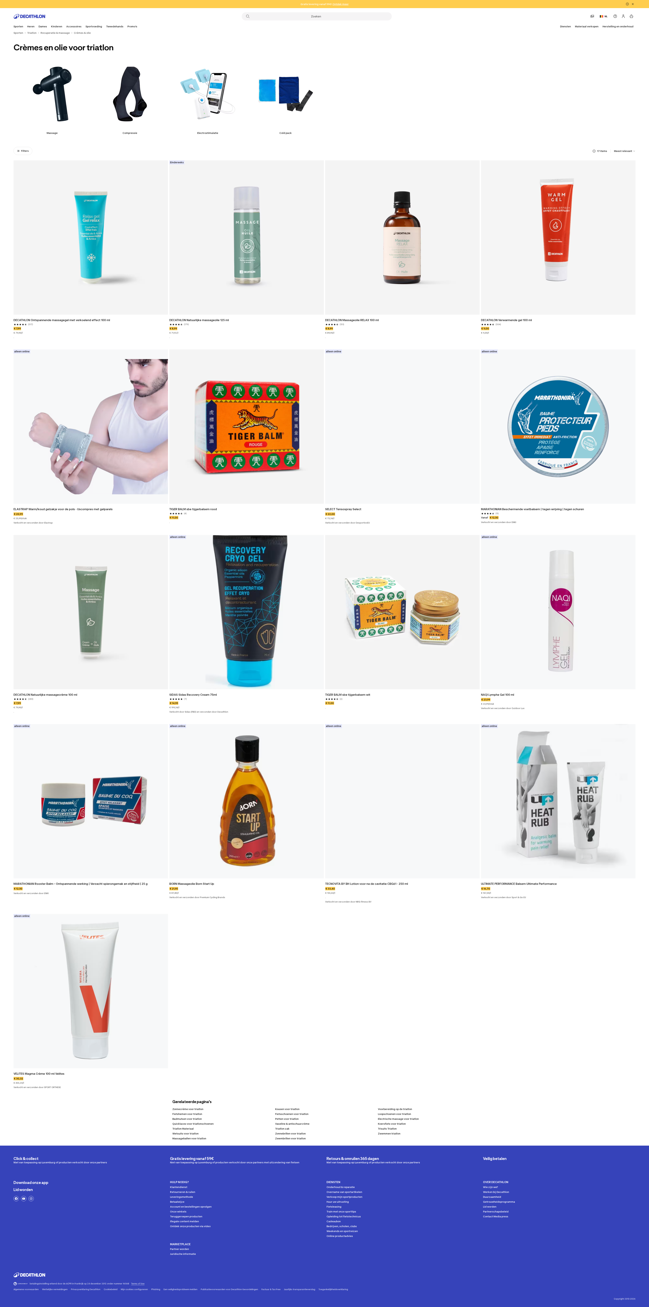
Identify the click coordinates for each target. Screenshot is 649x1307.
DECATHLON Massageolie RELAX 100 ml (352, 320)
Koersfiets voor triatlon (392, 1123)
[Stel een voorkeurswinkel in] (592, 16)
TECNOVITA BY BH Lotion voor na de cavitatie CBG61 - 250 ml (366, 883)
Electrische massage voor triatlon (398, 1118)
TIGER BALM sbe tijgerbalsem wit (347, 694)
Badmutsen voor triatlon (187, 1118)
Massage (52, 133)
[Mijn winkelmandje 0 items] (631, 16)
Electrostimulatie (207, 133)
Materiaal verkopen (586, 26)
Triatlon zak (282, 1128)
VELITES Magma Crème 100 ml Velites (39, 1073)
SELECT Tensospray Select (343, 509)
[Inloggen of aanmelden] (623, 16)
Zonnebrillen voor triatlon (290, 1133)
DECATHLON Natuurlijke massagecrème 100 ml (45, 694)
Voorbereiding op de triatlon (395, 1109)
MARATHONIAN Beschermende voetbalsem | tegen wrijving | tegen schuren (532, 509)
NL (606, 16)
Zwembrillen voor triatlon (290, 1138)
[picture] (91, 237)
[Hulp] (615, 16)
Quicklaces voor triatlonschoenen (193, 1123)
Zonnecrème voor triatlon (187, 1109)
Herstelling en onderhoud (618, 26)
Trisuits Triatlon (387, 1128)
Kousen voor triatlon (287, 1109)
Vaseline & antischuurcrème (292, 1123)
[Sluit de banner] (632, 4)
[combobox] (624, 151)
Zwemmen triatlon (389, 1133)
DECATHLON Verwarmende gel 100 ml (506, 320)
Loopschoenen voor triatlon (394, 1114)
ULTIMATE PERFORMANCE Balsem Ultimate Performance (519, 883)
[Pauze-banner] (627, 4)
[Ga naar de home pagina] (29, 16)
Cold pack (285, 133)
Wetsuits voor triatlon (185, 1133)
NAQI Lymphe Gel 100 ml (497, 694)
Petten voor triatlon (287, 1118)
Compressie (130, 133)
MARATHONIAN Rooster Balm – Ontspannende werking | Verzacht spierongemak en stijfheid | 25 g (81, 883)
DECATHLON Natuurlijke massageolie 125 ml (199, 320)
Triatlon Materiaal (183, 1128)
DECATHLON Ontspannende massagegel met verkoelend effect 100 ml (62, 320)
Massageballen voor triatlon (189, 1138)
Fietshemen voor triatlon (187, 1114)
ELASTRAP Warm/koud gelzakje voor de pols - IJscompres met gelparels (63, 509)
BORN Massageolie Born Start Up (191, 883)
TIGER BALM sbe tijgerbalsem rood (193, 509)
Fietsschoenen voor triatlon (291, 1114)
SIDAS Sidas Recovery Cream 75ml (193, 694)
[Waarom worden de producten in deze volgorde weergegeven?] (594, 151)
